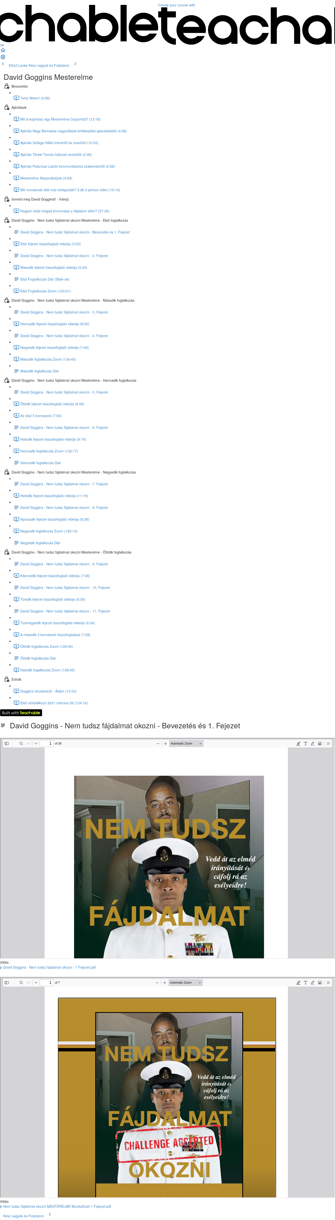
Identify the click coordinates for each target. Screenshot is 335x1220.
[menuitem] (3, 58)
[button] (3, 51)
